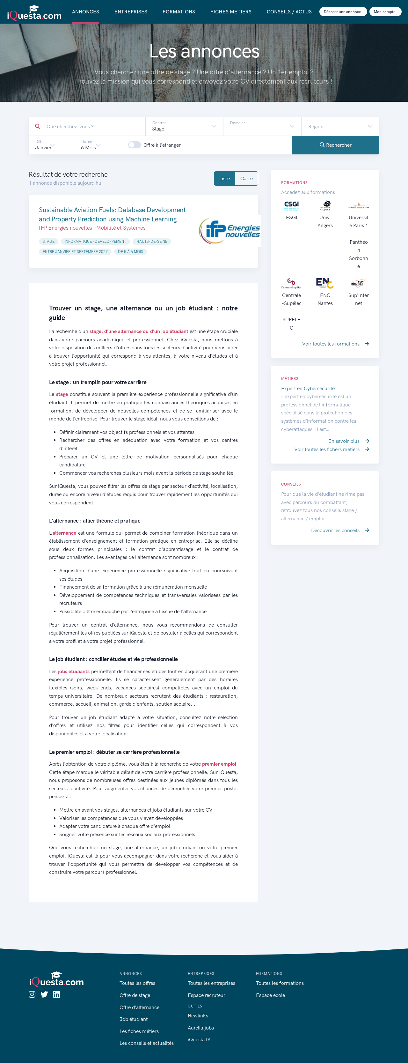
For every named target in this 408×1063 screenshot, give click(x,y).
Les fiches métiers (139, 1031)
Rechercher (338, 145)
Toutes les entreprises (211, 983)
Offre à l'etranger (162, 145)
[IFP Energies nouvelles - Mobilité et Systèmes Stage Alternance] (229, 231)
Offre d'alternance (139, 1007)
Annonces (85, 12)
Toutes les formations (280, 983)
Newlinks (198, 1016)
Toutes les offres (137, 983)
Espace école (270, 995)
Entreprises (130, 12)
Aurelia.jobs (201, 1028)
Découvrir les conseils (336, 530)
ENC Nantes (325, 299)
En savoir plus (344, 441)
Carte (246, 178)
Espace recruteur (206, 995)
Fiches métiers (230, 12)
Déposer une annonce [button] (343, 12)
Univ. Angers (325, 221)
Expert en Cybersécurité (308, 388)
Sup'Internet (358, 299)
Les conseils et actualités (147, 1043)
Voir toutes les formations (331, 344)
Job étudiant (134, 1019)
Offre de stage (135, 995)
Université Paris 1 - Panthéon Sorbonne (358, 241)
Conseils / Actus (289, 12)
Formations (179, 12)
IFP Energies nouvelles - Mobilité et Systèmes (92, 228)
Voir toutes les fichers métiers (327, 449)
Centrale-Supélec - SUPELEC (292, 311)
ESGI (291, 217)
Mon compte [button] (385, 12)
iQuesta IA (199, 1040)
